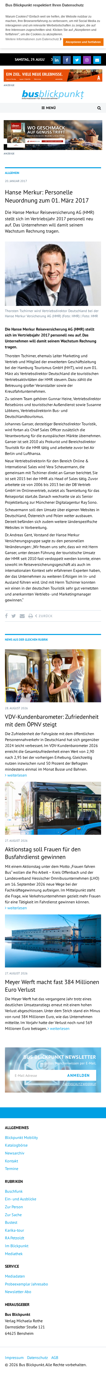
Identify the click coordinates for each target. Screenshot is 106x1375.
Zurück (45, 616)
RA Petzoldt (14, 1237)
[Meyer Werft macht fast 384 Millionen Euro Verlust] (53, 940)
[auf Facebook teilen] (7, 616)
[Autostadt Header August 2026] (53, 75)
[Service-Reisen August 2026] (53, 135)
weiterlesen (16, 775)
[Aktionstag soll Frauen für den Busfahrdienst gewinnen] (53, 808)
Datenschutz (37, 1357)
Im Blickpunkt (16, 1245)
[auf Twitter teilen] (13, 616)
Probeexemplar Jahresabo (26, 1284)
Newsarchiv (14, 1153)
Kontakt (11, 1160)
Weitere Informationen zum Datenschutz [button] (32, 39)
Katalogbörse (16, 1145)
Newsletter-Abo (18, 1291)
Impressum (14, 1357)
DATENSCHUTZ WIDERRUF (79, 1084)
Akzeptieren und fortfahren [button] (83, 41)
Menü (50, 108)
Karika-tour (14, 1230)
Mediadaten (15, 1276)
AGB (54, 1357)
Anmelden (78, 1075)
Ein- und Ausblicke (20, 1198)
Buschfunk (14, 1191)
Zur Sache (13, 1214)
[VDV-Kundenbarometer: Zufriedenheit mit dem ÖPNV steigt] (53, 675)
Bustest (11, 1222)
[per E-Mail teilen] (22, 616)
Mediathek (14, 1253)
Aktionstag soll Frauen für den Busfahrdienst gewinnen (43, 853)
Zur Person (14, 1206)
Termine (11, 1168)
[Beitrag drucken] (30, 616)
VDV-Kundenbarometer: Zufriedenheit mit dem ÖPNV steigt (52, 720)
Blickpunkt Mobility (21, 1137)
